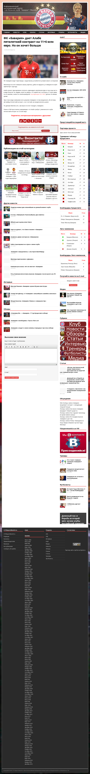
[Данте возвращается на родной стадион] (63, 499)
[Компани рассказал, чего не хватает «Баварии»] (7, 269)
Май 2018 (27, 701)
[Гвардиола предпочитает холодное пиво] (63, 472)
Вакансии (6, 544)
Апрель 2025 (28, 565)
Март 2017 (27, 721)
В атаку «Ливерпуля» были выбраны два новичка (27, 215)
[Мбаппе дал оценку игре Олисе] (7, 225)
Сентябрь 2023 (29, 600)
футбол (77, 550)
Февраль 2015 (29, 760)
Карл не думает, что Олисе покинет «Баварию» (27, 229)
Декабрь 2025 (28, 551)
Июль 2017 (28, 716)
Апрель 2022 (28, 624)
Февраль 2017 (29, 723)
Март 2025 (27, 567)
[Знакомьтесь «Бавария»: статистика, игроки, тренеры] (63, 84)
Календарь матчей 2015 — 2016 (76, 98)
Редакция (6, 536)
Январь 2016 (28, 745)
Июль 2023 (28, 604)
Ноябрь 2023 (28, 597)
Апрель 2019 (28, 681)
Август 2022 (28, 619)
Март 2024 (27, 589)
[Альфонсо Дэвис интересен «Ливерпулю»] (7, 240)
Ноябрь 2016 (28, 729)
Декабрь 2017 (28, 711)
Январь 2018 (28, 709)
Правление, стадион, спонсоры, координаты (75, 105)
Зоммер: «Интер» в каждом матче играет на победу (24, 173)
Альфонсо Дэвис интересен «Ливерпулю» (25, 237)
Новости (16, 32)
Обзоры (32, 32)
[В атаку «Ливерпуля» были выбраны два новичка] (7, 217)
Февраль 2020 (29, 665)
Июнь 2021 (28, 642)
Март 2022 (27, 626)
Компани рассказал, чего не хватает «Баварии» (27, 266)
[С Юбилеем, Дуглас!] (63, 507)
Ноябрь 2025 (28, 552)
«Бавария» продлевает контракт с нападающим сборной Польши (71, 405)
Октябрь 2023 (28, 598)
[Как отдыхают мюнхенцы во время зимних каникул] (63, 313)
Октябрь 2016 (28, 731)
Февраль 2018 (29, 707)
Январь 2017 (28, 725)
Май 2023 (27, 606)
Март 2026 (27, 547)
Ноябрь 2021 (28, 633)
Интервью (51, 32)
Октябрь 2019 (28, 670)
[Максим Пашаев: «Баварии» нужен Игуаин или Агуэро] (7, 289)
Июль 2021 (28, 641)
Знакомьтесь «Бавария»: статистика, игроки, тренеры (75, 82)
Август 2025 (28, 558)
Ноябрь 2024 (28, 575)
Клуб (24, 32)
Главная (7, 32)
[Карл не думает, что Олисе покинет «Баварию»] (7, 232)
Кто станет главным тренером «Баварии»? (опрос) (74, 461)
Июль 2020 (28, 657)
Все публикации (8, 546)
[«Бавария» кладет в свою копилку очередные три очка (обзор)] (7, 331)
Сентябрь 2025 (29, 556)
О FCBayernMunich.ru (9, 534)
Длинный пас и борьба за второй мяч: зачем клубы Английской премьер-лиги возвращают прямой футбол (72, 380)
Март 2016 (27, 742)
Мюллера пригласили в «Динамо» (22, 259)
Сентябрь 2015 (29, 753)
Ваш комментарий (10, 344)
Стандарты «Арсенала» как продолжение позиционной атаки (76, 390)
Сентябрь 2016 (29, 733)
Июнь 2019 (28, 677)
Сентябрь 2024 (29, 578)
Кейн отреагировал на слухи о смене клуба (25, 244)
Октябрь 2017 (28, 714)
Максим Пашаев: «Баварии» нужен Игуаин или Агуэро (29, 286)
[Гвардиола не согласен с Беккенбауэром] (63, 479)
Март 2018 (27, 705)
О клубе (63, 77)
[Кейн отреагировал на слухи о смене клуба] (7, 247)
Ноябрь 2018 (28, 690)
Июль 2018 (28, 698)
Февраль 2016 (29, 744)
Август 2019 (28, 674)
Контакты (6, 539)
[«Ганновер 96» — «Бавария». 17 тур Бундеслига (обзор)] (7, 316)
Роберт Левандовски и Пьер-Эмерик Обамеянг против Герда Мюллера (72, 423)
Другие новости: (10, 203)
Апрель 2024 (28, 587)
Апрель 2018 (28, 703)
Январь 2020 (28, 666)
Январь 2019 (28, 687)
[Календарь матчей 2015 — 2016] (63, 100)
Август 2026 (28, 540)
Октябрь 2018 (28, 692)
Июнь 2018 (28, 699)
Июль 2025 (28, 560)
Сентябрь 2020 (29, 654)
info (47, 534)
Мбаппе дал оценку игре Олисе (21, 222)
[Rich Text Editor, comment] (31, 356)
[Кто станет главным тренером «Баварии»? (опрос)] (63, 463)
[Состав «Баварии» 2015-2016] (63, 93)
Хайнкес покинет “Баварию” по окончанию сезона (11, 162)
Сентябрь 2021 (29, 637)
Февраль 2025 (29, 569)
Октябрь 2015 (28, 751)
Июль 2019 (28, 676)
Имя (6, 367)
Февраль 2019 (29, 685)
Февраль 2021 (29, 646)
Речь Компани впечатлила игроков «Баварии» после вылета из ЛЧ (33, 274)
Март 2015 (27, 758)
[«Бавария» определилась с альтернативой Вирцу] (7, 254)
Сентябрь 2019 (29, 672)
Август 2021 (28, 639)
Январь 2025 (28, 571)
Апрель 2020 (28, 661)
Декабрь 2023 (28, 595)
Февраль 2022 (29, 628)
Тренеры (61, 32)
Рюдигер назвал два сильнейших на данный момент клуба (31, 207)
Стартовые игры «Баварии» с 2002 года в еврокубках (10, 176)
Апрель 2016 (28, 740)
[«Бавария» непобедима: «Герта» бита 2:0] (7, 323)
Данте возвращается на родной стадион (75, 497)
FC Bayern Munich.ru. (18, 770)
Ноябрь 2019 (28, 668)
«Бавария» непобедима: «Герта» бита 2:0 (25, 320)
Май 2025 (27, 564)
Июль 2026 (28, 541)
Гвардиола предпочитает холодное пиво (75, 469)
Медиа (83, 32)
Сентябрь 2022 (29, 617)
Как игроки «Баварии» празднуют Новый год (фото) (74, 295)
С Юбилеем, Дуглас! (73, 504)
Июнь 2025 (28, 562)
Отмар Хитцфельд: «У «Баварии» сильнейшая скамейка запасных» (33, 293)
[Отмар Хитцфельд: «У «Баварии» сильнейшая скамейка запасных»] (7, 296)
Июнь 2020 (28, 659)
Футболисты (72, 32)
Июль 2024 (28, 582)
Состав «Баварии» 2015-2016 (76, 90)
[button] (7, 347)
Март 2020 (27, 663)
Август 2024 (28, 580)
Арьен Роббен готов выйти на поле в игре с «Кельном (38, 176)
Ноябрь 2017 (28, 712)
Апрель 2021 (28, 644)
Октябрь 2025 (28, 554)
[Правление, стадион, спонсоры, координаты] (63, 108)
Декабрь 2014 (28, 764)
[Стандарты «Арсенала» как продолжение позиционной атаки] (63, 392)
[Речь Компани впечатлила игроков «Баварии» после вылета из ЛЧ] (7, 277)
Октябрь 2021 (28, 635)
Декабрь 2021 (28, 631)
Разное (48, 551)
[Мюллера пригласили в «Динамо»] (7, 262)
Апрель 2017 (28, 720)
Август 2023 (28, 602)
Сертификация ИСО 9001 (37, 94)
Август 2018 (28, 696)
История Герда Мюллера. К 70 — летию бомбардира (76, 489)
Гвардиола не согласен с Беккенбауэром (75, 477)
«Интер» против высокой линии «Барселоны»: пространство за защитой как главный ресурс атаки (72, 370)
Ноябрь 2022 (28, 613)
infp (47, 536)
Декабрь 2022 (28, 611)
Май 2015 (27, 756)
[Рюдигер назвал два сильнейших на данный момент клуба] (7, 210)
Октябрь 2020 (28, 652)
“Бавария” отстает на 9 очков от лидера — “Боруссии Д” (24, 195)
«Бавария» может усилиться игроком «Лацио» (51, 176)
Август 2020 (28, 655)
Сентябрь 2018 (29, 694)
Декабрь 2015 (28, 747)
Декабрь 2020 (28, 648)
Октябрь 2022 (28, 615)
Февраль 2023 (29, 608)
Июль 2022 (28, 620)
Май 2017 (27, 718)
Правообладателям (9, 541)
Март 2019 (27, 683)
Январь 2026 (28, 549)
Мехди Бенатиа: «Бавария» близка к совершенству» (28, 301)
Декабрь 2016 (28, 727)
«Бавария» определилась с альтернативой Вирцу (27, 252)
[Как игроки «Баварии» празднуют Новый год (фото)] (63, 296)
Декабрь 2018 (28, 688)
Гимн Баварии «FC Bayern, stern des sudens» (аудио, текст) (75, 114)
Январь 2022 (28, 630)
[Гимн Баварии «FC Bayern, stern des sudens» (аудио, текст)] (63, 115)
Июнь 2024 (28, 584)
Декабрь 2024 (28, 573)
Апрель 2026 (28, 545)
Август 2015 (28, 755)
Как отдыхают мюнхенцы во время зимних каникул (76, 310)
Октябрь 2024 (28, 576)
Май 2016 (27, 738)
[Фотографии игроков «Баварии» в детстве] (63, 305)
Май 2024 (27, 586)
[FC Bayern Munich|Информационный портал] (45, 29)
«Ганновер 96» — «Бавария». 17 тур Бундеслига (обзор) (29, 313)
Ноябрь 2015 (28, 749)
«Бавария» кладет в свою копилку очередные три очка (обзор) (32, 328)
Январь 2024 (28, 593)
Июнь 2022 (28, 622)
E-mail (7, 372)
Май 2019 (27, 679)
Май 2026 (27, 543)
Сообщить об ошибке (10, 549)
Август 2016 (28, 734)
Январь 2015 (28, 762)
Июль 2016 (28, 736)
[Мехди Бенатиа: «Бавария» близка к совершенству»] (7, 304)
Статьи (41, 32)
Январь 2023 (28, 609)
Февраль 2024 (29, 591)
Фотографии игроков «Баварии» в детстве (74, 303)
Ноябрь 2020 (28, 650)
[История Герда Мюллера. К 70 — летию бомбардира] (63, 492)
